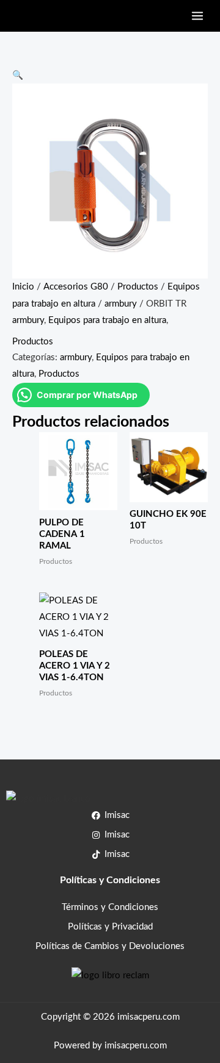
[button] (17, 75)
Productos (137, 286)
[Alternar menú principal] (197, 15)
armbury (121, 303)
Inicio (23, 286)
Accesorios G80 (75, 286)
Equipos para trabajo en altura (107, 320)
